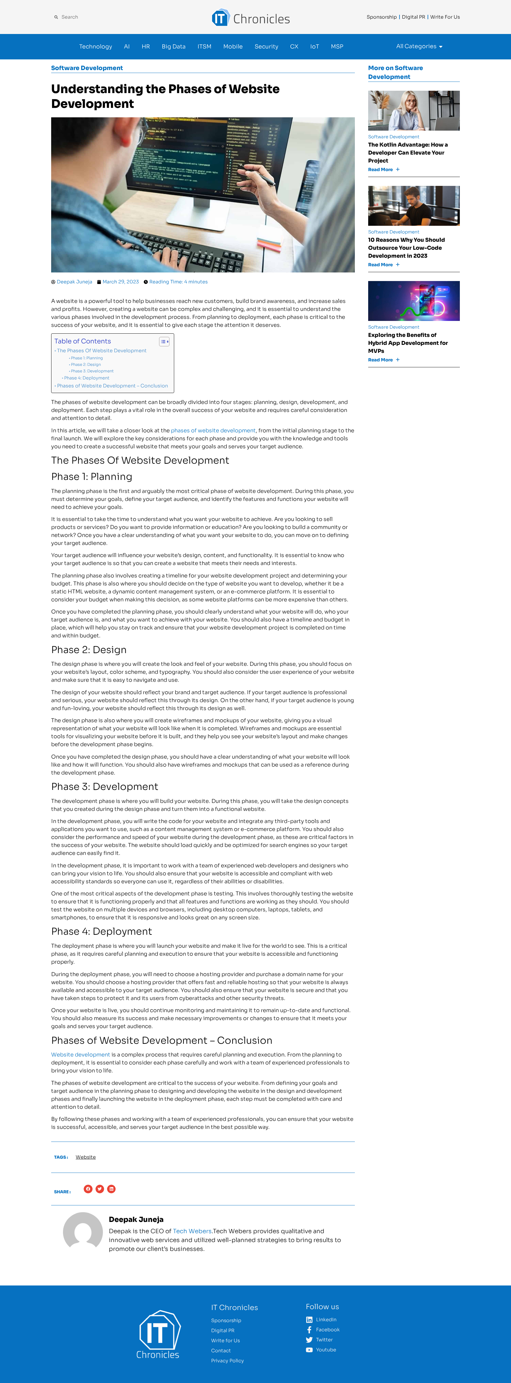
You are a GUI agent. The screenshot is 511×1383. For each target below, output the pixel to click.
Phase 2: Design (86, 364)
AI (127, 46)
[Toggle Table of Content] (161, 342)
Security (266, 46)
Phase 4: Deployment (86, 378)
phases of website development (213, 430)
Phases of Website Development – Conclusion (112, 386)
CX (294, 46)
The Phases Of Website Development (102, 351)
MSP (337, 46)
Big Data (174, 46)
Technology (95, 46)
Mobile (233, 46)
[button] (88, 1189)
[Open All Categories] (441, 46)
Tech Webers (192, 1231)
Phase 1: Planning (87, 358)
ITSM (204, 46)
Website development (80, 1054)
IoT (314, 46)
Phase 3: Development (92, 371)
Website (86, 1157)
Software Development (87, 68)
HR (146, 46)
